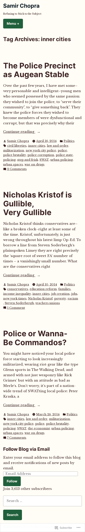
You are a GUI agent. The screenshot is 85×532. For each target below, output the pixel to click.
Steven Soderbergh (19, 303)
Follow (12, 481)
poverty (60, 298)
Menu (15, 24)
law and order (57, 145)
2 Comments (17, 169)
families (64, 289)
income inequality (17, 294)
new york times (14, 298)
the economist (39, 428)
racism (73, 298)
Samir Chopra (21, 5)
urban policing (61, 160)
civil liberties (16, 145)
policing (9, 160)
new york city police (41, 150)
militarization (13, 150)
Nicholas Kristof (40, 298)
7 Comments (16, 438)
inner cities (36, 145)
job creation (60, 294)
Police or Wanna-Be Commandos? (35, 338)
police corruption (40, 155)
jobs (74, 294)
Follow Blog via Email (26, 449)
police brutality (14, 155)
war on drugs (34, 164)
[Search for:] (42, 501)
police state (64, 155)
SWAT (44, 160)
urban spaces (13, 164)
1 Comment (16, 308)
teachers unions (48, 303)
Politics (69, 141)
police (62, 150)
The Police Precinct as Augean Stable (39, 70)
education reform (43, 289)
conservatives (17, 289)
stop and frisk (27, 160)
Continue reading (19, 131)
